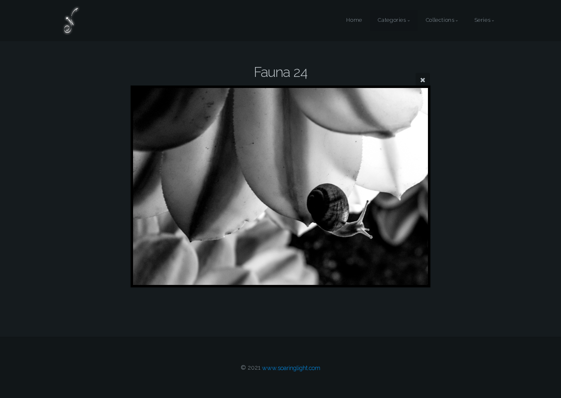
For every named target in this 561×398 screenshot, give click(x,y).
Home (354, 20)
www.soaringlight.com (291, 367)
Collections (440, 20)
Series (482, 20)
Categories (392, 20)
